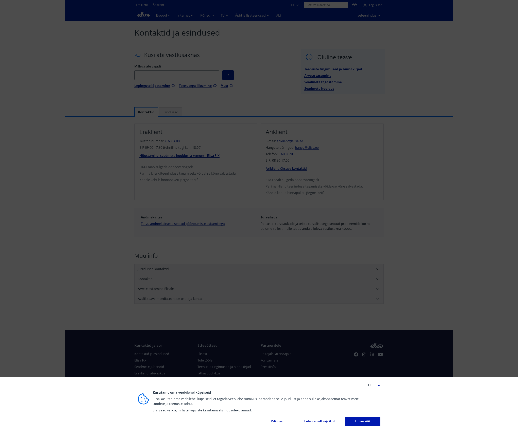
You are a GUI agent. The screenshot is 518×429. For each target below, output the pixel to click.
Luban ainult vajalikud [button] (319, 421)
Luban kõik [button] (362, 421)
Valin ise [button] (276, 421)
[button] (372, 385)
